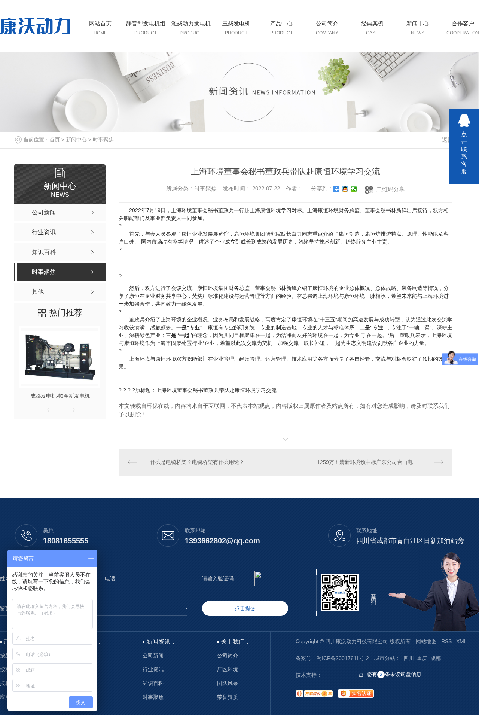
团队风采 (227, 683)
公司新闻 (153, 656)
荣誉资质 (227, 697)
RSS (446, 641)
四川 (408, 658)
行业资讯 (153, 669)
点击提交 (245, 608)
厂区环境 (227, 669)
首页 (54, 140)
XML (461, 641)
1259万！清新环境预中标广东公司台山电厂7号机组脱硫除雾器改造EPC (380, 462)
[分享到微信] (354, 189)
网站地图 (426, 641)
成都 (435, 658)
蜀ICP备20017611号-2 (343, 658)
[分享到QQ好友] (345, 189)
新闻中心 (76, 140)
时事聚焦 (103, 140)
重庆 (422, 658)
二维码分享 (390, 189)
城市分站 (384, 658)
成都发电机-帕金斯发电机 (60, 396)
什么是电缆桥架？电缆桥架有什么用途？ (197, 462)
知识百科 (153, 683)
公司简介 (227, 656)
